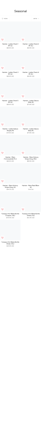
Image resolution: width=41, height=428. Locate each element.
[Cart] (38, 4)
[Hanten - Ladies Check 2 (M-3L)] (30, 32)
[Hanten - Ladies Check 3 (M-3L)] (10, 60)
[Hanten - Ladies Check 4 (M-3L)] (30, 60)
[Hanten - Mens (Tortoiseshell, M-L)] (10, 145)
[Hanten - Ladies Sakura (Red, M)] (30, 117)
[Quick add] (2, 39)
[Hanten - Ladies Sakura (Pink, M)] (30, 88)
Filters (5, 18)
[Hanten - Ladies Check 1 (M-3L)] (10, 32)
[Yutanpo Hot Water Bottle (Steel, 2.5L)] (30, 201)
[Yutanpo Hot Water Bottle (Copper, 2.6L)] (10, 201)
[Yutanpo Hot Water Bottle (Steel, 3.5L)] (10, 230)
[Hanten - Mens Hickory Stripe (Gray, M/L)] (30, 145)
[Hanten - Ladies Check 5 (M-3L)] (10, 88)
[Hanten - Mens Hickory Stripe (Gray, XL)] (10, 173)
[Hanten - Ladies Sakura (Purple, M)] (10, 117)
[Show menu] (3, 4)
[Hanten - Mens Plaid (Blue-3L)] (30, 173)
